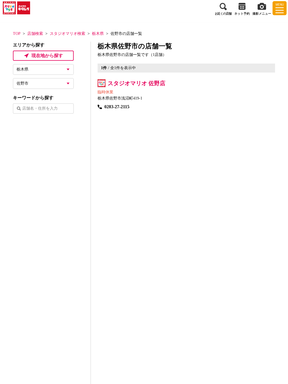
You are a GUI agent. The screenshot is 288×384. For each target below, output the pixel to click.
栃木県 (98, 33)
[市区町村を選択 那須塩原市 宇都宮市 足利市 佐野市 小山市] (43, 83)
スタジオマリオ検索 (67, 33)
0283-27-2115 (116, 106)
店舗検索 (35, 33)
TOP (17, 33)
